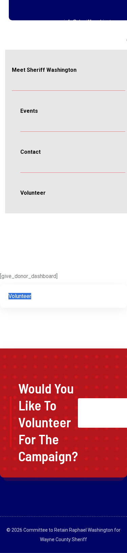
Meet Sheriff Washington (44, 70)
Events (29, 111)
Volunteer (33, 193)
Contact (30, 152)
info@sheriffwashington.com (95, 21)
